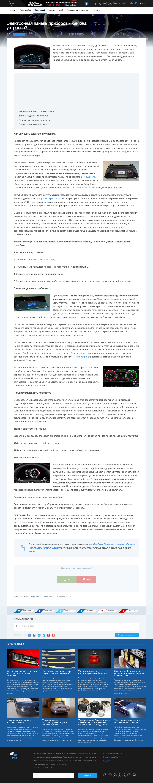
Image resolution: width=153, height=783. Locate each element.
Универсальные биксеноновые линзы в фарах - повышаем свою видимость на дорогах (94, 722)
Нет (88, 580)
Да (68, 580)
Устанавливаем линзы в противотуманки (19, 721)
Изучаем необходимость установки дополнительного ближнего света (129, 673)
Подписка (88, 776)
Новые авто (98, 10)
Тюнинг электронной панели (33, 125)
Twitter (45, 548)
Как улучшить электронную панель (36, 112)
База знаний (40, 10)
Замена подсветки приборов (33, 116)
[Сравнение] (131, 3)
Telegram (55, 548)
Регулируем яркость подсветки (35, 120)
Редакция (107, 761)
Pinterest (130, 544)
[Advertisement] (76, 89)
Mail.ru (39, 635)
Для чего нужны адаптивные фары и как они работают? (57, 672)
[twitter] (105, 3)
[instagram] (100, 3)
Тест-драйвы (25, 10)
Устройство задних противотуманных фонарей (92, 672)
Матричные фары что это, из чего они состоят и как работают (22, 673)
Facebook (98, 544)
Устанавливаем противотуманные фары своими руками (55, 722)
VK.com (29, 635)
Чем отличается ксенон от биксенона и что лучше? (128, 721)
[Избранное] (136, 3)
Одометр (35, 597)
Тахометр (24, 597)
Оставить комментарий (127, 635)
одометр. (91, 177)
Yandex (48, 635)
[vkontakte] (124, 3)
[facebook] (95, 3)
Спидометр (47, 597)
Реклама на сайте (110, 757)
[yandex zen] (119, 3)
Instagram (120, 544)
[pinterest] (110, 3)
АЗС (61, 10)
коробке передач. (48, 199)
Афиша (52, 10)
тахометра (81, 357)
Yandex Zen (35, 548)
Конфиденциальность (112, 753)
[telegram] (115, 3)
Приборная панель (63, 597)
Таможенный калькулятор (77, 10)
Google (53, 635)
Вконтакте (109, 544)
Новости (12, 10)
